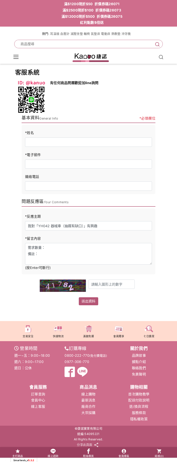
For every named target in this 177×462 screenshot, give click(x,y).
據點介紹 (139, 362)
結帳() (159, 456)
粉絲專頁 (88, 456)
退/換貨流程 (138, 406)
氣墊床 (95, 33)
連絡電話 (32, 176)
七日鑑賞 (149, 336)
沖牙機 (126, 33)
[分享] (96, 445)
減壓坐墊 (77, 33)
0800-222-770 (77, 355)
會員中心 (38, 400)
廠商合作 (88, 406)
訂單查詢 (38, 394)
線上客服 (38, 406)
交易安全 (28, 336)
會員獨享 (118, 336)
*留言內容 (33, 238)
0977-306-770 (77, 362)
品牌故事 (139, 355)
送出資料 (88, 301)
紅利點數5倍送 (92, 22)
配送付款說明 (138, 400)
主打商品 (17, 456)
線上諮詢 (53, 456)
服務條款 (139, 413)
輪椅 (87, 33)
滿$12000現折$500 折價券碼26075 (92, 16)
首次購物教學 (138, 394)
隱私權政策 (139, 419)
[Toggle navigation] (16, 57)
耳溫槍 (54, 33)
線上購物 (88, 394)
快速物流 (58, 336)
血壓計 (65, 33)
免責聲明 (139, 374)
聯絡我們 (139, 368)
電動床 (105, 33)
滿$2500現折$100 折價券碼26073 (92, 10)
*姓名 (29, 133)
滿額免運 (88, 336)
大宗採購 (88, 413)
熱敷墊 (116, 33)
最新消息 (88, 400)
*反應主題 (33, 216)
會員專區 (124, 456)
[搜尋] (156, 44)
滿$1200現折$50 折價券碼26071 (92, 4)
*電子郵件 (33, 155)
